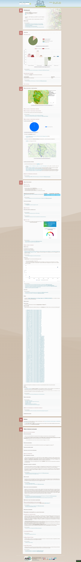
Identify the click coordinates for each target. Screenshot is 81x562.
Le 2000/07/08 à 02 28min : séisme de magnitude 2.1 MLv (34, 316)
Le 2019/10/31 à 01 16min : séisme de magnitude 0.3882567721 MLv (35, 354)
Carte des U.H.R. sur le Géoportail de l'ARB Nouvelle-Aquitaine (33, 528)
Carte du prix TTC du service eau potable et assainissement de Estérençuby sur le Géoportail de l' (41, 286)
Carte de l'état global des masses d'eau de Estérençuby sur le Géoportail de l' (38, 198)
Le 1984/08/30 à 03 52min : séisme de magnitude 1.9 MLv (34, 310)
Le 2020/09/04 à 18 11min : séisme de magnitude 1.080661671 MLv (35, 358)
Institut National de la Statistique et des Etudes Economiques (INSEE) (34, 24)
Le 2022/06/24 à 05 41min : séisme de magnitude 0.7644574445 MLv (35, 375)
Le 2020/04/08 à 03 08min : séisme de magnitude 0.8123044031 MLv (35, 355)
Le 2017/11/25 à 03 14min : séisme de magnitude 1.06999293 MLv (35, 350)
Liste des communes (25, 2)
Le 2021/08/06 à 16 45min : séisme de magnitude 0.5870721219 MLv (35, 367)
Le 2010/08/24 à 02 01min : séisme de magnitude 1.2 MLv (34, 331)
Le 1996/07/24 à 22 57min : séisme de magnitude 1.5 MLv (34, 314)
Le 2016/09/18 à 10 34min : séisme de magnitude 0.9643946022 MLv (35, 339)
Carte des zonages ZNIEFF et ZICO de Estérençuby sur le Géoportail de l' (37, 176)
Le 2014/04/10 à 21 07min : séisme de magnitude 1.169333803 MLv (35, 337)
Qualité (57, 2)
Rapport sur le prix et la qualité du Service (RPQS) (31, 287)
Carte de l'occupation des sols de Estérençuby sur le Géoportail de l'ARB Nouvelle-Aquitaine (37, 70)
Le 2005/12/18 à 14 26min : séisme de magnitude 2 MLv (33, 325)
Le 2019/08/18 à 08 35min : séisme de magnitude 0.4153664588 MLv (35, 351)
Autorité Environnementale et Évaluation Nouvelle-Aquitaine (33, 496)
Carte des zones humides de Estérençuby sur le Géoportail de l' (36, 116)
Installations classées (28, 403)
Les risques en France (28, 402)
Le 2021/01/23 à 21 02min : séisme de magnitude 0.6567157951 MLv (35, 362)
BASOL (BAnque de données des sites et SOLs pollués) (32, 213)
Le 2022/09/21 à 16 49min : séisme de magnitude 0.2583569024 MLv (35, 376)
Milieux (54, 2)
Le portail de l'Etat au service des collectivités (31, 26)
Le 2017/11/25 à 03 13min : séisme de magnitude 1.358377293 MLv (35, 349)
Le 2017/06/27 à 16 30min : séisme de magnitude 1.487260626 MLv (35, 345)
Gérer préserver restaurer (57, 3)
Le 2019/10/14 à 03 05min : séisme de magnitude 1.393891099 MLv (35, 352)
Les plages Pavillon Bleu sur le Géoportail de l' (34, 550)
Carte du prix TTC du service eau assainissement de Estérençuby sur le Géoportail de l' (39, 285)
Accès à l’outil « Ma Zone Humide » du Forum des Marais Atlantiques (34, 115)
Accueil (20, 2)
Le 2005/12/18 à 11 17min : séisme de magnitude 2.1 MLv (34, 324)
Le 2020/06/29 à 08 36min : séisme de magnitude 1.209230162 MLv (35, 357)
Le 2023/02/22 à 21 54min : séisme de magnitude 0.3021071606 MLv (35, 378)
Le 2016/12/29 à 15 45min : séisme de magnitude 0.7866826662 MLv (35, 340)
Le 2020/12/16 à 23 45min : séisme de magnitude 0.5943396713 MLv (35, 360)
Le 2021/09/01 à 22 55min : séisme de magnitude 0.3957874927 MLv (35, 372)
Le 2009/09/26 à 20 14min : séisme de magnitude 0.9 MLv (34, 329)
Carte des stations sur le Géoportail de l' (33, 241)
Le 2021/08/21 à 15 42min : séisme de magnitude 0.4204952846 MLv (35, 369)
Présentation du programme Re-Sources (30, 534)
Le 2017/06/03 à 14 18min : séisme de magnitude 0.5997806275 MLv (35, 342)
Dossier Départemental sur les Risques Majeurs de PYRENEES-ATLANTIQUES (40, 298)
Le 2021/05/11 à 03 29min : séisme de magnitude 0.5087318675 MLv (35, 365)
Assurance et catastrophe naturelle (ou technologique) (32, 404)
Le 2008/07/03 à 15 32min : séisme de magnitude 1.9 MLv (34, 328)
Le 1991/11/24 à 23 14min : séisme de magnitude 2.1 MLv (34, 311)
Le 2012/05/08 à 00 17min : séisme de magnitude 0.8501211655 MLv (35, 336)
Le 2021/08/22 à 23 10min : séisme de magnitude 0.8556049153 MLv (35, 371)
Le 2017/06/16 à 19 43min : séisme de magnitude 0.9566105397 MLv (35, 343)
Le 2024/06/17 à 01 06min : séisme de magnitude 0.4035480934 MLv (35, 381)
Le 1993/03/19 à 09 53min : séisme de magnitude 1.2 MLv (34, 312)
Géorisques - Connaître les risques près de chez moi (32, 401)
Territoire (50, 2)
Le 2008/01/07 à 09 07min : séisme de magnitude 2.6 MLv (34, 327)
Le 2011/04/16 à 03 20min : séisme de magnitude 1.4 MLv (34, 332)
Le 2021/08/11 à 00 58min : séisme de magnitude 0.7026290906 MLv (35, 368)
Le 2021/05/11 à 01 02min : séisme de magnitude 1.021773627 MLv (35, 364)
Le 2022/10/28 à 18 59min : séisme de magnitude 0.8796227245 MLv (35, 377)
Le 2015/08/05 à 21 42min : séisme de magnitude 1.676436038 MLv (35, 338)
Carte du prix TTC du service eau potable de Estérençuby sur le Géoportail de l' (38, 284)
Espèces (60, 2)
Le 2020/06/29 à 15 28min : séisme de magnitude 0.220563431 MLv (35, 356)
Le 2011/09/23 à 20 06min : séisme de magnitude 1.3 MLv (34, 335)
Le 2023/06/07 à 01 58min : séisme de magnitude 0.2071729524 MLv (35, 379)
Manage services (79, 560)
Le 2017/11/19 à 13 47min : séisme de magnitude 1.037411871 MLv (35, 348)
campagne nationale (28, 388)
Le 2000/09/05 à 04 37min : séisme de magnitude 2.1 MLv (34, 317)
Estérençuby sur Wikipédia (28, 25)
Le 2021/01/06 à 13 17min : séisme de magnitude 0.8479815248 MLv (35, 361)
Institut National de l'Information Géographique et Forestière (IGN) (34, 23)
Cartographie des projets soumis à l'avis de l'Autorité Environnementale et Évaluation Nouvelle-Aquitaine (39, 497)
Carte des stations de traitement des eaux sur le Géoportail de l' (36, 292)
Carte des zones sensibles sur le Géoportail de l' (34, 293)
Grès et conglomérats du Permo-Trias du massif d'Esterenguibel (34, 169)
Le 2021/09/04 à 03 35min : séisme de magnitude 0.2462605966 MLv (35, 373)
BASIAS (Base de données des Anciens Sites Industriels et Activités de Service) (35, 216)
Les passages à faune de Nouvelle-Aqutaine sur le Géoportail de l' (37, 473)
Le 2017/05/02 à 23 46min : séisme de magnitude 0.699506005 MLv (35, 341)
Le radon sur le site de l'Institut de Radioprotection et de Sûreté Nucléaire (34, 394)
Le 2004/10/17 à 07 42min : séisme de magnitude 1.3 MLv (34, 321)
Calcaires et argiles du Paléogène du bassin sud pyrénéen (34, 167)
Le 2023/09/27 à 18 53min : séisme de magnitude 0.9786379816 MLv (35, 380)
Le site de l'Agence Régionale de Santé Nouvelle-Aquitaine (33, 255)
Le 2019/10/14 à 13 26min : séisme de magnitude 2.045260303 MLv (35, 353)
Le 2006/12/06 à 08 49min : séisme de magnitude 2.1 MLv (34, 326)
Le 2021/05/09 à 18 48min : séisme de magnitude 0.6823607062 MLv (35, 363)
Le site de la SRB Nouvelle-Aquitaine (30, 483)
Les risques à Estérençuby (28, 400)
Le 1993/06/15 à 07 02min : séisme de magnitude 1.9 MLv (34, 313)
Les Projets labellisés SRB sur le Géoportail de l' (34, 484)
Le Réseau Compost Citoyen (29, 542)
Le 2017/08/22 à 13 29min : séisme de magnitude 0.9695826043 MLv (35, 347)
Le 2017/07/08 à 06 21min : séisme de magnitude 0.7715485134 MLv (35, 346)
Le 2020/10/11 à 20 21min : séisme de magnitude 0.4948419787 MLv (35, 359)
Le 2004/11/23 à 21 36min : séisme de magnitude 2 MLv (33, 322)
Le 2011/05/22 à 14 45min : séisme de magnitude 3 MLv (33, 333)
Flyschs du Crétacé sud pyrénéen (30, 168)
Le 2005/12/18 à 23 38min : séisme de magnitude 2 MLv (33, 323)
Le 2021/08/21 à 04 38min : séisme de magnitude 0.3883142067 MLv (35, 370)
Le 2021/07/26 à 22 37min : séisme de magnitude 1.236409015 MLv (35, 366)
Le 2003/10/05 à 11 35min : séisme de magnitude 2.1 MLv (34, 320)
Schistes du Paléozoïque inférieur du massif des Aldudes (33, 170)
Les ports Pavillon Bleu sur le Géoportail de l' (34, 551)
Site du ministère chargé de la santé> (31, 204)
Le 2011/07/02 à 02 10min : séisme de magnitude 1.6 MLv (34, 334)
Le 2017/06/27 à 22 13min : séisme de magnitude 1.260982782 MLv (35, 344)
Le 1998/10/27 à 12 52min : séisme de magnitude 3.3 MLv (34, 315)
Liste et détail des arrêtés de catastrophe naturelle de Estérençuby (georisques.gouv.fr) (36, 410)
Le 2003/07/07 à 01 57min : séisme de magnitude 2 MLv (33, 319)
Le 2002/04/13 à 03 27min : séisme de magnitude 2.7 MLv (34, 318)
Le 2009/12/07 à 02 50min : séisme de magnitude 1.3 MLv (34, 330)
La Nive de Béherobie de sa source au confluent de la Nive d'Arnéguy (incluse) (36, 136)
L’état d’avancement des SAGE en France (30, 506)
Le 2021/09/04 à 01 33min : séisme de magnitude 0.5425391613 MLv (35, 374)
